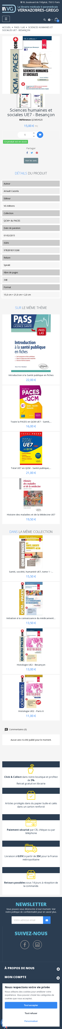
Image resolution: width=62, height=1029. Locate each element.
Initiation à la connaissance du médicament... (31, 618)
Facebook (24, 944)
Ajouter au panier (40, 135)
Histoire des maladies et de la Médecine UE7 (31, 514)
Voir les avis (31, 160)
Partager (27, 152)
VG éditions (9, 205)
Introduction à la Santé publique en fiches (31, 375)
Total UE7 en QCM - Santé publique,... (31, 467)
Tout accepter (31, 1005)
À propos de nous (19, 968)
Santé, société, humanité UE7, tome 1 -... (31, 571)
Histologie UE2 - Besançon (31, 664)
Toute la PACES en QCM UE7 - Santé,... (31, 421)
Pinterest (37, 152)
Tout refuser (31, 1013)
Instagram (37, 944)
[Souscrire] (47, 920)
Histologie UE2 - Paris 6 (31, 711)
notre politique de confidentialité (21, 911)
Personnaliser (31, 1021)
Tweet (32, 152)
